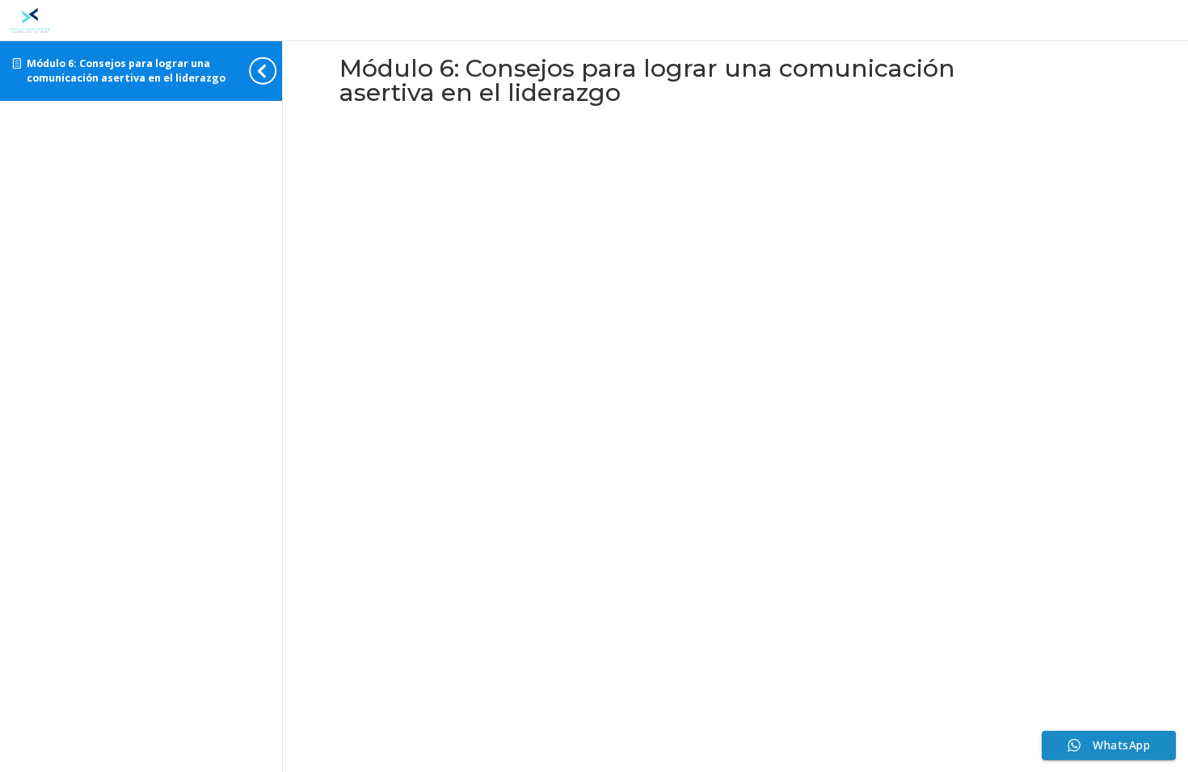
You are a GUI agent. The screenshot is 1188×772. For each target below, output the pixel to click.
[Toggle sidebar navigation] (277, 70)
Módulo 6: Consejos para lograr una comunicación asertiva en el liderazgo (126, 70)
